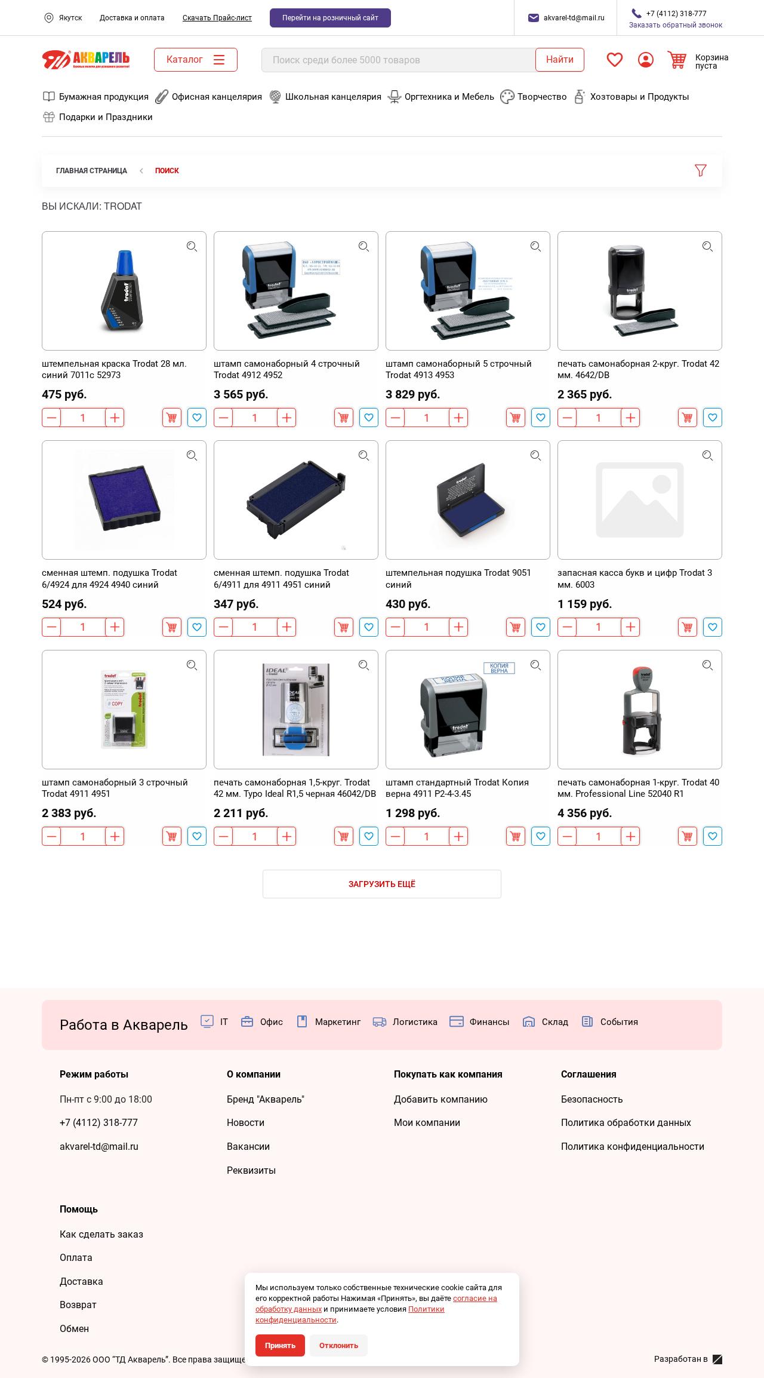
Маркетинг (338, 1022)
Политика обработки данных (626, 1122)
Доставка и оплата (132, 18)
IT (224, 1022)
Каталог (185, 59)
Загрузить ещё (382, 884)
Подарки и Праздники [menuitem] (106, 117)
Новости (245, 1122)
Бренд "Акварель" (265, 1099)
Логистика (415, 1022)
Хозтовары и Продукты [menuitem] (639, 96)
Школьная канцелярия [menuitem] (333, 96)
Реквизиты (251, 1170)
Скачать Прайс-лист (217, 18)
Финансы (490, 1022)
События (619, 1022)
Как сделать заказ (101, 1234)
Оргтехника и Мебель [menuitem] (449, 96)
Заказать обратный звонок (675, 19)
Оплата (76, 1257)
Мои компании (427, 1122)
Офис (271, 1022)
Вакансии (248, 1146)
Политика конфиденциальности (632, 1146)
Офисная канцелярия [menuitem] (217, 96)
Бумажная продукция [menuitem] (104, 96)
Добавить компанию (441, 1099)
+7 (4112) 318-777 (99, 1122)
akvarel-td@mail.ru (99, 1146)
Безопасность (592, 1099)
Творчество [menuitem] (542, 96)
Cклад (555, 1022)
